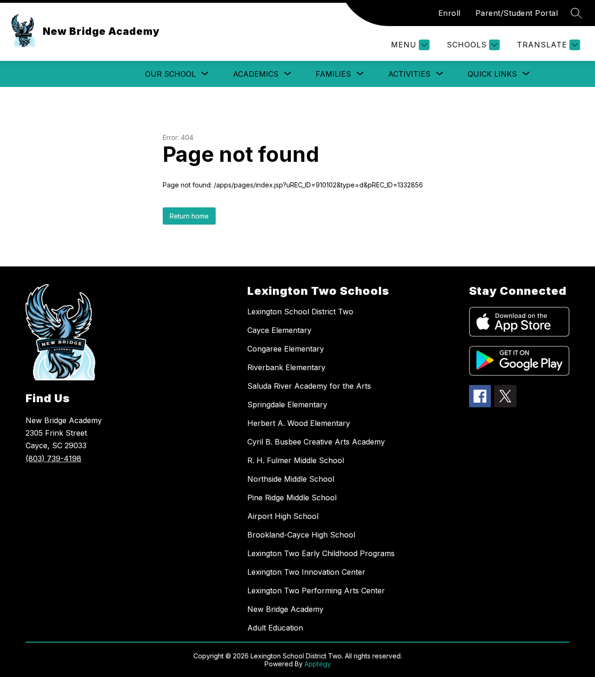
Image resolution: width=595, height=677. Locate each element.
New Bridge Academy (285, 609)
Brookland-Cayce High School (301, 534)
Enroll (449, 13)
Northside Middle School (290, 479)
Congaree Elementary (285, 348)
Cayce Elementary (279, 330)
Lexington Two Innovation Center (306, 572)
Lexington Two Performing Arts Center (316, 590)
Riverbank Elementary (286, 367)
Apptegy (317, 664)
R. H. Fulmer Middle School (295, 460)
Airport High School (282, 516)
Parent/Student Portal (517, 13)
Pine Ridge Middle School (292, 497)
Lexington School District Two (300, 311)
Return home (189, 216)
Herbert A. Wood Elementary (298, 423)
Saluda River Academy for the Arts (309, 386)
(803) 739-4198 (53, 458)
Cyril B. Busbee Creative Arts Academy (316, 441)
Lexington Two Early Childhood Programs (321, 553)
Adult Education (275, 627)
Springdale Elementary (287, 404)
